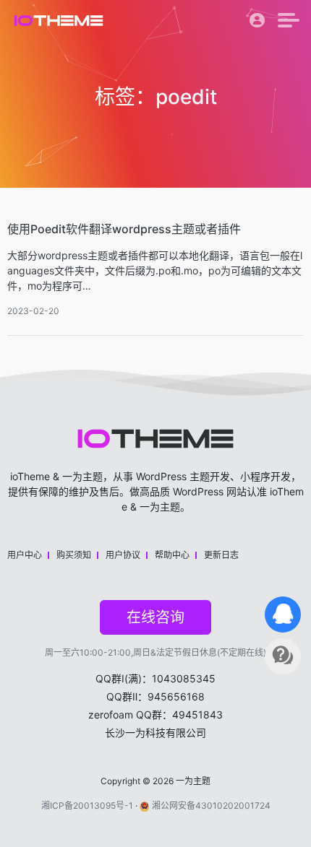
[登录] (257, 23)
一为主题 (193, 781)
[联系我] (283, 614)
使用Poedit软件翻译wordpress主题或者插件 (124, 229)
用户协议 (123, 555)
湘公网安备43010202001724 (211, 805)
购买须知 (73, 555)
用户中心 (24, 555)
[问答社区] (283, 656)
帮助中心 (172, 555)
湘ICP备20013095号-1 (87, 805)
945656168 (176, 696)
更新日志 (221, 555)
